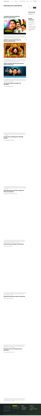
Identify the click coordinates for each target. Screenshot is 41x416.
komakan (29, 26)
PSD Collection (32, 414)
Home (30, 414)
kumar (29, 28)
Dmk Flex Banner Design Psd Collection (14, 244)
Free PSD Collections (24, 407)
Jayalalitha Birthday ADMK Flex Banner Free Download (12, 17)
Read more (18, 38)
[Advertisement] (15, 11)
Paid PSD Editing (23, 409)
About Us (35, 414)
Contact (36, 414)
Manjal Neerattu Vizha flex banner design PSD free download (31, 29)
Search (29, 6)
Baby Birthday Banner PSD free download (14, 296)
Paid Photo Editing (24, 408)
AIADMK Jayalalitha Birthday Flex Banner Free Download (12, 40)
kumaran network (6, 1)
